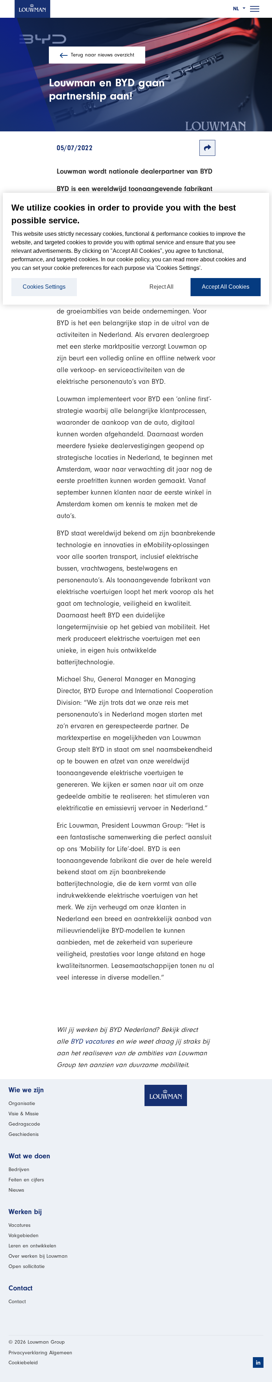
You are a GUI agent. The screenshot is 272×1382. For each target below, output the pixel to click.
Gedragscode (24, 1124)
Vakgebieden (23, 1236)
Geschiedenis (23, 1134)
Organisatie (21, 1103)
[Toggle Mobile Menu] (255, 9)
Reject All (161, 287)
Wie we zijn (26, 1090)
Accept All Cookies (225, 287)
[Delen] (207, 148)
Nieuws (16, 1190)
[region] (136, 249)
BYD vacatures (92, 1041)
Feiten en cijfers (26, 1180)
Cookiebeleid (23, 1363)
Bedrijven (18, 1169)
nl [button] (237, 9)
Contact (20, 1288)
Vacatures (19, 1225)
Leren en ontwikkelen (32, 1246)
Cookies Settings (44, 287)
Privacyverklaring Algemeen (40, 1353)
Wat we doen (29, 1156)
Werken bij (25, 1212)
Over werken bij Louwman (38, 1256)
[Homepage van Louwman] (32, 9)
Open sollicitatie (26, 1266)
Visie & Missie (23, 1114)
